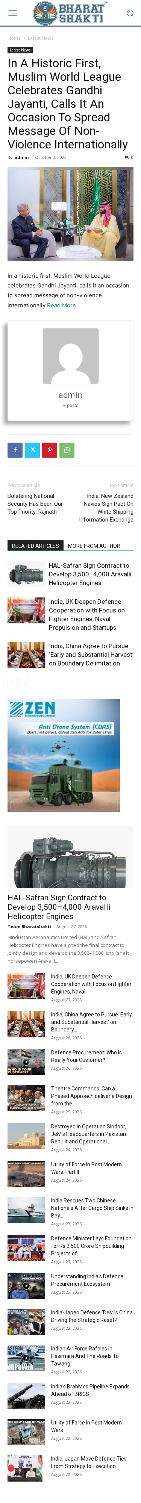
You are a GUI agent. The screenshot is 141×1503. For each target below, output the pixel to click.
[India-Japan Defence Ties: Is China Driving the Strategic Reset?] (26, 1322)
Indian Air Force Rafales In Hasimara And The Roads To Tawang (85, 1356)
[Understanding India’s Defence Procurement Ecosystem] (26, 1286)
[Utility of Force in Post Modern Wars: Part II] (26, 1174)
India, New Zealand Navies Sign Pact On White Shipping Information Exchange (106, 508)
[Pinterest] (49, 450)
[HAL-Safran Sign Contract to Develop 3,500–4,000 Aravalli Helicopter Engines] (26, 574)
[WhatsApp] (66, 450)
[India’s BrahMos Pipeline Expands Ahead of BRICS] (26, 1396)
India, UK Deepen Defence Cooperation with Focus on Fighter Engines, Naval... (91, 984)
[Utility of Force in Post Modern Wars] (26, 1432)
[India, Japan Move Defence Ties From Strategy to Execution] (25, 1468)
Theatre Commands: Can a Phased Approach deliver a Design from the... (91, 1096)
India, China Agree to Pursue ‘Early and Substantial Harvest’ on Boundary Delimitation (91, 654)
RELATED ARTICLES (35, 546)
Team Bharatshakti (29, 926)
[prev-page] (12, 682)
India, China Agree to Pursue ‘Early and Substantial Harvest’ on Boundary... (91, 1022)
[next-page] (24, 682)
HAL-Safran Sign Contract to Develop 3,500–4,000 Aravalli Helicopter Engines (90, 574)
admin (21, 157)
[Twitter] (32, 450)
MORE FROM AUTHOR (94, 546)
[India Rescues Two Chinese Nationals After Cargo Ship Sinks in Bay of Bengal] (26, 1210)
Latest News (40, 38)
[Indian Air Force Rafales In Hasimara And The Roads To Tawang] (26, 1358)
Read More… (63, 305)
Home (14, 38)
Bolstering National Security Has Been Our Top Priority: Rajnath (35, 504)
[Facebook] (15, 450)
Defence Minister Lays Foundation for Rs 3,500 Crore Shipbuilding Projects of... (91, 1246)
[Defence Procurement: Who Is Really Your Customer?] (26, 1062)
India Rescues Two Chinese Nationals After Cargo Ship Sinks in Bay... (92, 1208)
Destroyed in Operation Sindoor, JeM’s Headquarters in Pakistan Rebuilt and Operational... (88, 1134)
